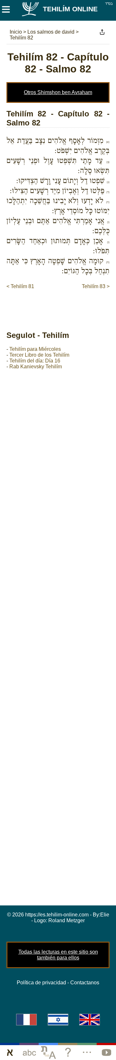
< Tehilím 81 (20, 286)
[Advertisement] (61, 303)
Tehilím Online (70, 9)
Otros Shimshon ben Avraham (58, 92)
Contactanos (84, 982)
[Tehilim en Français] (26, 1019)
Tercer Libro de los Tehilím (39, 355)
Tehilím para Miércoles (35, 349)
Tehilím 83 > (96, 286)
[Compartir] (102, 32)
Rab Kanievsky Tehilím (35, 366)
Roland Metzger (66, 920)
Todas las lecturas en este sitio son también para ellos (58, 954)
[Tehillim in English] (89, 1019)
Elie (104, 914)
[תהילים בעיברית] (58, 1019)
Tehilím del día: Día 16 (34, 360)
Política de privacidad (41, 982)
